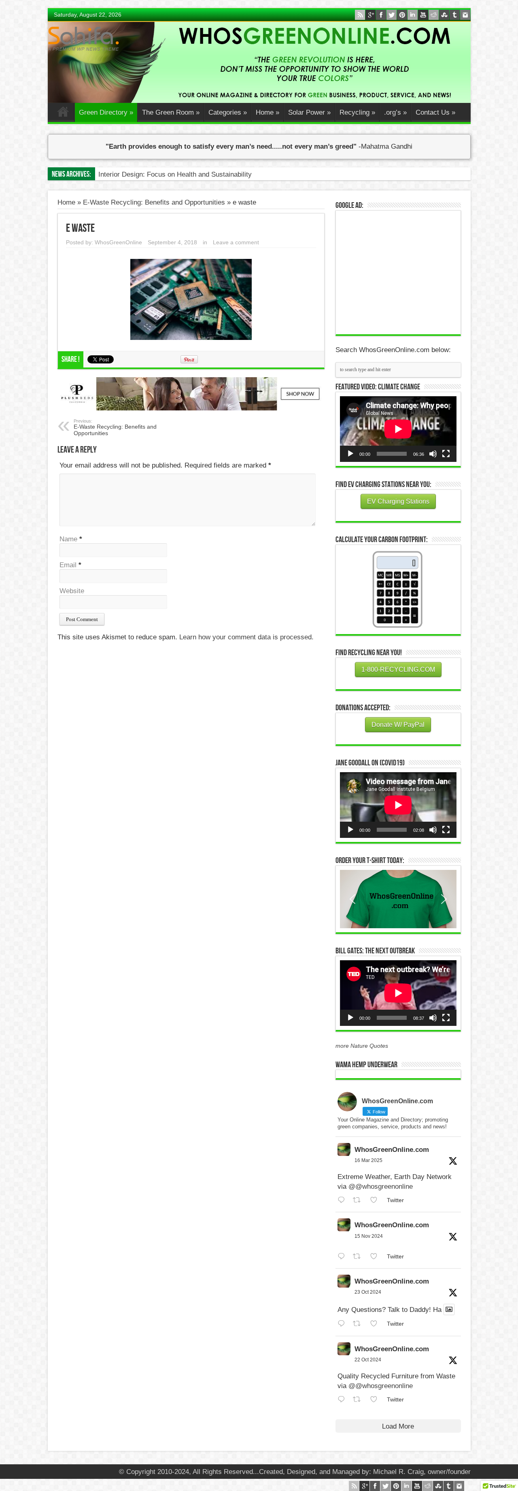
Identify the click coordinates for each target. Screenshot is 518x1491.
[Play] (350, 454)
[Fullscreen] (446, 454)
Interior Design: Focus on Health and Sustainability (175, 174)
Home (63, 113)
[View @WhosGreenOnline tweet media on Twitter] (449, 1309)
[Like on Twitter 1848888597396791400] (376, 1323)
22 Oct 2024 (368, 1360)
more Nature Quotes (361, 1045)
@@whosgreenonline (380, 1186)
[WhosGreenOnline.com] (83, 39)
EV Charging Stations (398, 501)
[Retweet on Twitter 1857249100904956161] (359, 1256)
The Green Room (171, 112)
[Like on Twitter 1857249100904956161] (376, 1256)
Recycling (357, 112)
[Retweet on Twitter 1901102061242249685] (359, 1200)
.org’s (395, 112)
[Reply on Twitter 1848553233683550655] (343, 1399)
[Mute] (433, 454)
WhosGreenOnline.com (392, 1149)
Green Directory (106, 112)
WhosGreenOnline (118, 242)
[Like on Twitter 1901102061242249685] (376, 1200)
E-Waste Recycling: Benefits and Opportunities (154, 202)
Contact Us (435, 112)
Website (71, 591)
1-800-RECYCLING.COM (398, 669)
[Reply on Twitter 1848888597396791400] (343, 1323)
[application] (398, 429)
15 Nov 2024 (369, 1236)
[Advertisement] (400, 271)
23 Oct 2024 (368, 1292)
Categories (227, 112)
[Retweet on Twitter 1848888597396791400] (359, 1323)
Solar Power (309, 112)
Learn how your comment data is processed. (246, 637)
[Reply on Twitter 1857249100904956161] (343, 1256)
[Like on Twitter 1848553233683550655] (376, 1399)
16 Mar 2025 (368, 1160)
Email (67, 565)
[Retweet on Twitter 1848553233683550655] (359, 1399)
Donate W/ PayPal (398, 724)
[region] (398, 899)
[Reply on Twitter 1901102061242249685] (343, 1200)
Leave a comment (236, 242)
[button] (398, 899)
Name (68, 539)
